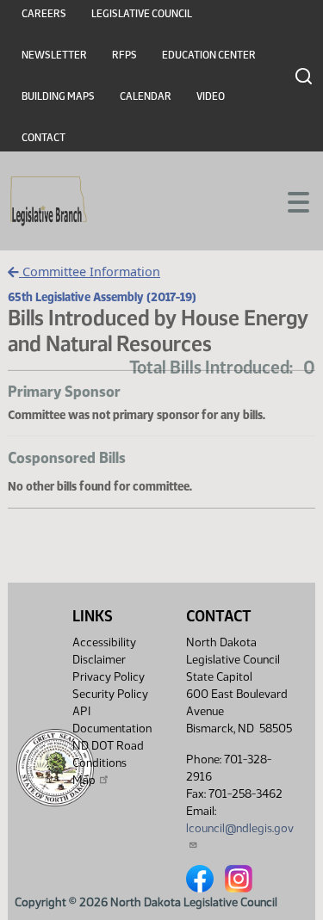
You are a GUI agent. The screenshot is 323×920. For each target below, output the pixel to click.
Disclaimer (99, 659)
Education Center (209, 55)
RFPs (124, 55)
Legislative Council (141, 14)
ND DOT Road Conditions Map (108, 762)
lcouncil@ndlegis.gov (240, 828)
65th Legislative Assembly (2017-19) (102, 297)
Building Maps (58, 96)
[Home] (48, 201)
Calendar (145, 96)
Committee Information (89, 271)
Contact (43, 138)
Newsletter (54, 55)
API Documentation (112, 720)
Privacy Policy (108, 677)
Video (210, 96)
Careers (44, 14)
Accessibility (104, 642)
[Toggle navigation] (289, 200)
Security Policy (110, 694)
